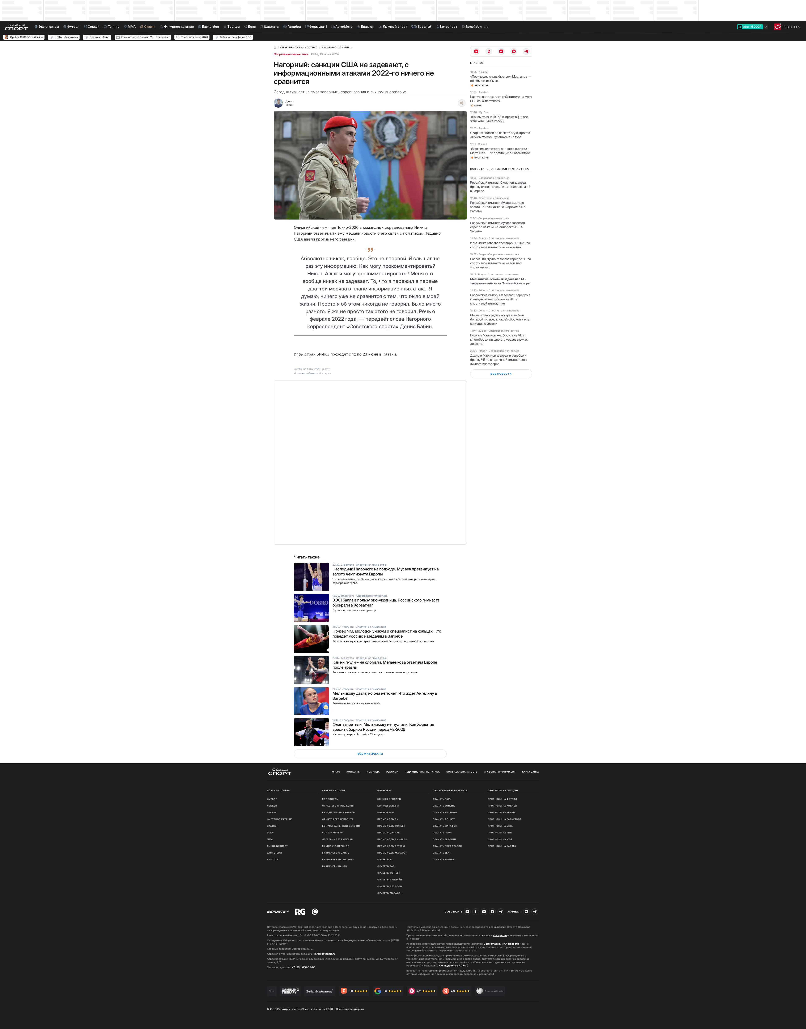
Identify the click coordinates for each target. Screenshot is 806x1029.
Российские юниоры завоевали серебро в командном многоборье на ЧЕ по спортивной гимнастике (500, 299)
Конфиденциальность (462, 771)
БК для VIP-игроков (335, 846)
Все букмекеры (332, 832)
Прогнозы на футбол (502, 799)
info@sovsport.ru (324, 953)
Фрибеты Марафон (389, 893)
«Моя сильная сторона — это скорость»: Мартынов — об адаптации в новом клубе (500, 151)
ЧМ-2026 (272, 859)
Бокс (270, 832)
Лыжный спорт (277, 846)
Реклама (392, 771)
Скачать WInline (444, 805)
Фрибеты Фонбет (388, 873)
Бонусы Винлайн (389, 799)
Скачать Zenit (442, 852)
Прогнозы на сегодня (503, 790)
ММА (270, 839)
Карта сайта (530, 771)
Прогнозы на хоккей (502, 805)
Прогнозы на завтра (502, 846)
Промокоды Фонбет (391, 826)
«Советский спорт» (319, 373)
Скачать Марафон (445, 826)
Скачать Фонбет (444, 819)
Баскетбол (274, 852)
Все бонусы (330, 799)
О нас (336, 771)
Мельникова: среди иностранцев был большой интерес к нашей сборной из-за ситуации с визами (499, 319)
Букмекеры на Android (338, 859)
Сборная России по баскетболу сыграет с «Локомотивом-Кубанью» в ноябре (500, 135)
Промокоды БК (387, 819)
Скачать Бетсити (444, 839)
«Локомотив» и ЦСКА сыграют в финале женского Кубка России (499, 119)
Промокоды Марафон (392, 852)
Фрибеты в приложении (338, 805)
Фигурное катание (279, 819)
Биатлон (272, 826)
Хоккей (272, 805)
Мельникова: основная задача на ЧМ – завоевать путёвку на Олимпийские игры (500, 281)
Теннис (272, 812)
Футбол (272, 799)
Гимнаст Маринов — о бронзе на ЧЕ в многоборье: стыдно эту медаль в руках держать (498, 339)
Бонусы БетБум (388, 805)
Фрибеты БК (385, 859)
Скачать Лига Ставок (447, 846)
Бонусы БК (384, 790)
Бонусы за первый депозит (341, 826)
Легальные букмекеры (337, 839)
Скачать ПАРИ (442, 799)
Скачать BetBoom (445, 812)
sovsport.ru (500, 935)
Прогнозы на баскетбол (505, 819)
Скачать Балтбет (444, 859)
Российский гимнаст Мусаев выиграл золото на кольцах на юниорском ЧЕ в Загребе (497, 207)
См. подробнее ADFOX (453, 965)
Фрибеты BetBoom (389, 886)
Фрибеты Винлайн (389, 879)
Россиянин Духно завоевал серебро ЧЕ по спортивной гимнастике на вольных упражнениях (500, 263)
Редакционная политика (422, 771)
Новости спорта (278, 790)
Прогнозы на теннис (502, 812)
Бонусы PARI (385, 812)
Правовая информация (500, 771)
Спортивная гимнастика (291, 54)
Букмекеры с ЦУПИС (335, 852)
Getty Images (492, 943)
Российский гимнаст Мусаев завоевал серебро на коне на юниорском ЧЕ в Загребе (497, 227)
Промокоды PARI (388, 832)
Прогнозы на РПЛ (500, 832)
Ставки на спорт (333, 790)
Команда (373, 771)
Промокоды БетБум (391, 846)
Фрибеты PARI (386, 866)
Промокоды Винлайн (392, 839)
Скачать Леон (442, 832)
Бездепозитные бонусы (338, 812)
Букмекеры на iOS (334, 866)
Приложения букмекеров (450, 790)
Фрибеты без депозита (337, 819)
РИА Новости (510, 943)
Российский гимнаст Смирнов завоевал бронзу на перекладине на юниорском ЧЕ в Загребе (500, 186)
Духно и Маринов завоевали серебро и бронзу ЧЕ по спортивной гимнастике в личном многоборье (498, 359)
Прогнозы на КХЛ (500, 839)
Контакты (353, 771)
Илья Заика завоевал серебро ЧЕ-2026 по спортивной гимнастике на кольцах (500, 245)
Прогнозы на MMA (500, 826)
